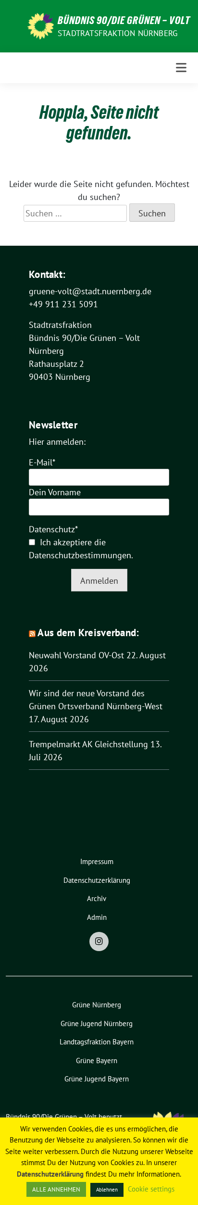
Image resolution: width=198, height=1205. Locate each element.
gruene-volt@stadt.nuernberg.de (90, 291)
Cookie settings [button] (151, 1188)
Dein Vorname (55, 492)
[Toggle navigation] (181, 67)
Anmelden (99, 580)
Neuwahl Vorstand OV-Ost (76, 655)
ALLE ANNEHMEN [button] (56, 1189)
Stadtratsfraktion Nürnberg (117, 33)
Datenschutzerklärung (50, 1174)
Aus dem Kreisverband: (88, 632)
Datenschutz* (53, 529)
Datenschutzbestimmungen (80, 555)
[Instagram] (99, 941)
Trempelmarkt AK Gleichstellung (88, 744)
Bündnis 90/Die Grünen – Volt (124, 20)
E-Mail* (42, 462)
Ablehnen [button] (107, 1189)
